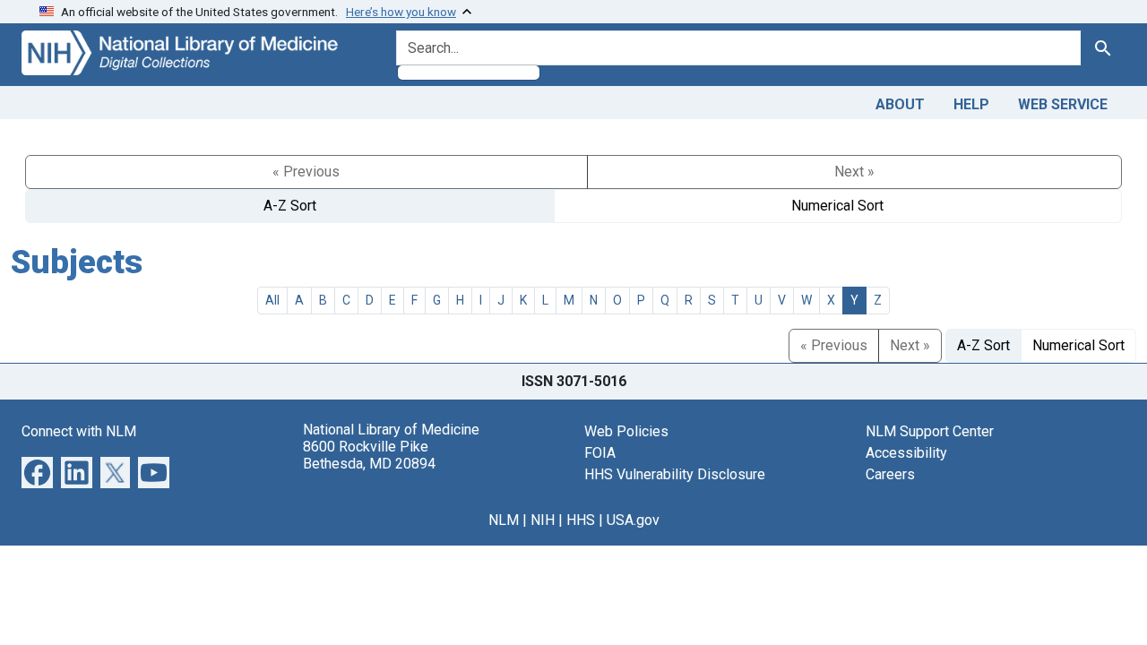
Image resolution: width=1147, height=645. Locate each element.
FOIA (600, 452)
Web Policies (626, 431)
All (272, 300)
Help (971, 104)
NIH (542, 520)
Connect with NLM (79, 431)
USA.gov (633, 520)
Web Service (1063, 104)
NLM (503, 520)
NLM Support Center (930, 431)
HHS (580, 520)
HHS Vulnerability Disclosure (674, 474)
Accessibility (906, 452)
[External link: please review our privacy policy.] (37, 470)
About (900, 104)
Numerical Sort (837, 205)
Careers (890, 474)
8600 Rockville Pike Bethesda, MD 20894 (369, 455)
